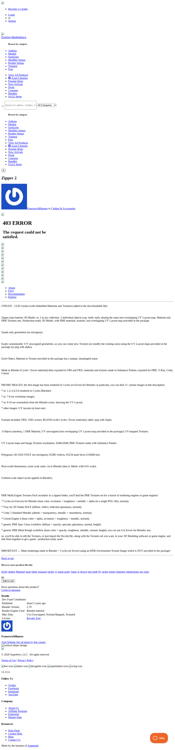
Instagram (13, 691)
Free (10, 69)
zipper (112, 571)
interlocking (132, 571)
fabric (34, 571)
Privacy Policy (25, 660)
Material (20, 571)
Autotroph (32, 745)
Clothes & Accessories (63, 208)
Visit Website (8, 642)
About (11, 287)
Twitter (12, 685)
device (83, 571)
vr (56, 571)
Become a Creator (18, 9)
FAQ (11, 290)
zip (141, 571)
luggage (42, 571)
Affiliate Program (17, 711)
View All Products (18, 75)
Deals (11, 87)
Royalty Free (34, 618)
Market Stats (15, 717)
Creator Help (15, 733)
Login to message (10, 590)
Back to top (7, 558)
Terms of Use (8, 660)
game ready (64, 571)
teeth (95, 571)
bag (90, 571)
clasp (146, 571)
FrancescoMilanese (37, 208)
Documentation (16, 294)
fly (99, 571)
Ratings (12, 297)
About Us (13, 708)
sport (28, 571)
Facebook (13, 688)
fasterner (120, 571)
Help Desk (14, 730)
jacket (105, 571)
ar (78, 571)
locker (51, 571)
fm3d (4, 571)
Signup (12, 20)
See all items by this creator (31, 642)
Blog (11, 736)
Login (11, 14)
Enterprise (13, 714)
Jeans (74, 571)
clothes (11, 571)
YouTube (13, 694)
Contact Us (14, 739)
